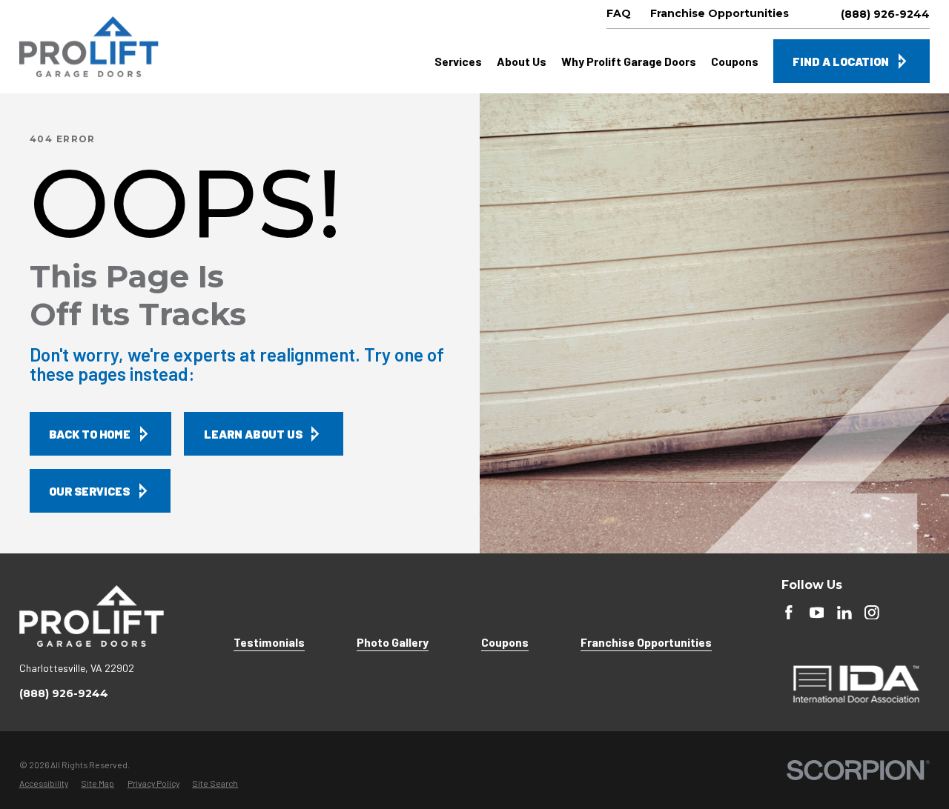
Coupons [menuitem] (734, 61)
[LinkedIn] (844, 612)
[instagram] (871, 612)
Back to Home (89, 434)
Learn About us (253, 434)
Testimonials (269, 642)
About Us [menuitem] (521, 61)
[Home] (89, 47)
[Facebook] (788, 612)
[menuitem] (43, 783)
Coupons (505, 642)
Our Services (89, 491)
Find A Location (841, 61)
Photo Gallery (393, 642)
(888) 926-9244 (885, 14)
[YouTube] (817, 612)
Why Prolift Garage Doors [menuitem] (628, 61)
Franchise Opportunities (646, 642)
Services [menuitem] (458, 61)
